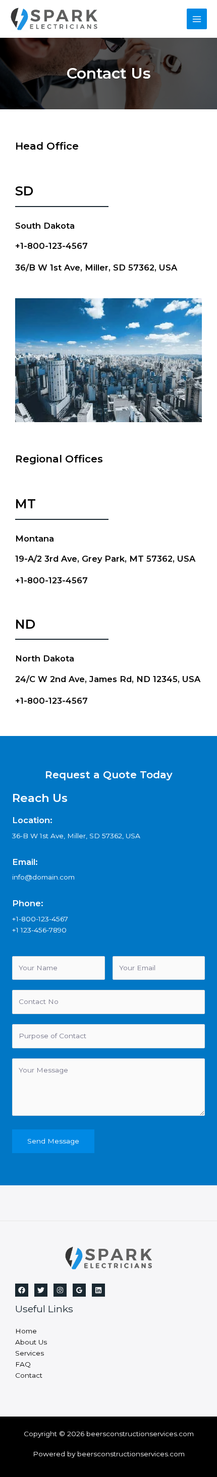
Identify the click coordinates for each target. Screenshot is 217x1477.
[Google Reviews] (79, 1290)
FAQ (23, 1364)
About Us (31, 1342)
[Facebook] (21, 1290)
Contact (28, 1375)
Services (29, 1353)
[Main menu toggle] (197, 19)
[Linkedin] (98, 1290)
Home (26, 1331)
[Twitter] (40, 1290)
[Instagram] (60, 1290)
